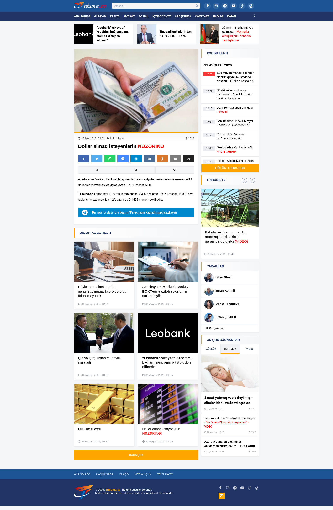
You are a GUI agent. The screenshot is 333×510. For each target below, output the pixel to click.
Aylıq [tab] (249, 349)
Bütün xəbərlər (230, 168)
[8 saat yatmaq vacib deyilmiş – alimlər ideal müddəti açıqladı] (230, 373)
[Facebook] (207, 6)
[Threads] (250, 6)
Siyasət (129, 16)
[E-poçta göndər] (175, 158)
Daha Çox (136, 455)
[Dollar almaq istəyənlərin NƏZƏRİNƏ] (136, 90)
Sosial (144, 16)
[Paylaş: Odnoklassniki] (162, 158)
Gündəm (100, 16)
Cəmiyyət (202, 16)
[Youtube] (233, 6)
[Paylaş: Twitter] (96, 158)
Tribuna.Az (113, 489)
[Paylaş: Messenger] (123, 158)
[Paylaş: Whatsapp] (109, 158)
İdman (231, 16)
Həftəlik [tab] (230, 349)
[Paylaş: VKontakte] (149, 158)
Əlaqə (124, 474)
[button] (188, 158)
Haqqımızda (104, 474)
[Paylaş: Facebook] (83, 158)
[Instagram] (216, 6)
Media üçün (143, 474)
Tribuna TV (165, 474)
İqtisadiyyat (161, 16)
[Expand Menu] (254, 16)
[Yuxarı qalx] (322, 499)
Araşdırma (183, 16)
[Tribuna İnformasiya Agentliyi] (90, 6)
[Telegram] (224, 6)
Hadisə (218, 16)
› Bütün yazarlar (214, 328)
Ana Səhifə (82, 16)
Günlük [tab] (211, 349)
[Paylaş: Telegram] (136, 158)
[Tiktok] (242, 6)
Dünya (114, 16)
